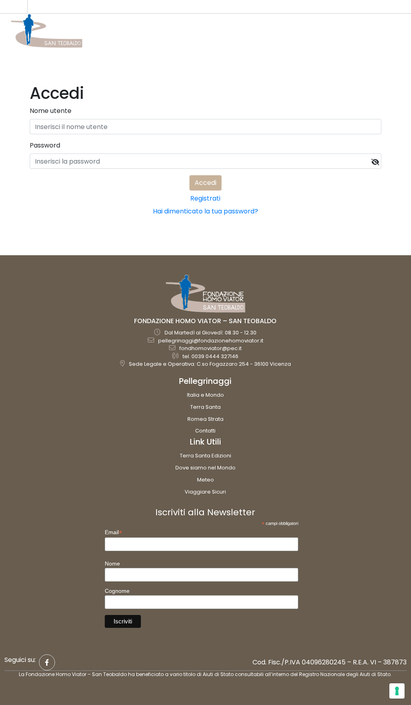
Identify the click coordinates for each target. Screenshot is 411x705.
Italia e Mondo (205, 395)
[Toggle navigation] (395, 34)
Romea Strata (205, 419)
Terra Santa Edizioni (205, 455)
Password (45, 145)
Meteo (205, 480)
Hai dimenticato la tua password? (205, 211)
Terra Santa (205, 407)
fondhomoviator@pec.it (210, 348)
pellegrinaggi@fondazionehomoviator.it (210, 340)
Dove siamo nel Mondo (205, 467)
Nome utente (50, 110)
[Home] (46, 30)
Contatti (205, 430)
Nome (112, 563)
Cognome (117, 591)
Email (113, 532)
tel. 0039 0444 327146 (210, 356)
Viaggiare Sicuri (205, 492)
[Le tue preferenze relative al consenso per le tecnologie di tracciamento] (397, 691)
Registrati (205, 198)
